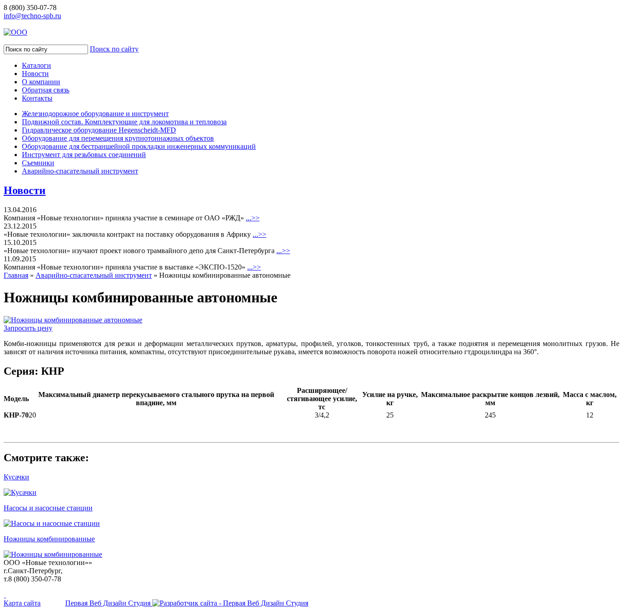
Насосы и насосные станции (48, 508)
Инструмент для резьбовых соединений (84, 154)
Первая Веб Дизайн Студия (108, 603)
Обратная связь (45, 90)
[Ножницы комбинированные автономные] (73, 320)
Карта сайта (22, 603)
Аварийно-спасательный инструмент (80, 171)
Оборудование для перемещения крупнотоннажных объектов (118, 138)
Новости (35, 73)
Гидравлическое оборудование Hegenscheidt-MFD (99, 130)
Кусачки (16, 477)
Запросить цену (28, 328)
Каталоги (36, 65)
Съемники (38, 163)
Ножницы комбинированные (49, 539)
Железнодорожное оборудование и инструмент (95, 113)
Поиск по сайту (114, 49)
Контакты (37, 98)
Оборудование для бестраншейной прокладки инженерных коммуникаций (139, 146)
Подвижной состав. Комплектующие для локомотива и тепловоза (124, 122)
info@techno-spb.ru (32, 16)
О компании (41, 82)
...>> (253, 218)
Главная (16, 275)
